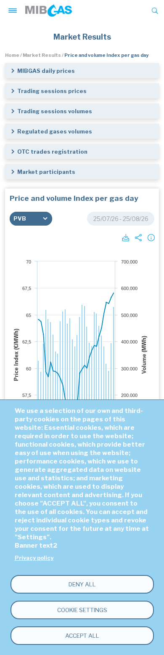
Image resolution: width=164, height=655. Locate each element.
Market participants (46, 171)
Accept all (82, 635)
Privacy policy (34, 558)
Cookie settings (82, 610)
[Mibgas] (48, 10)
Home (12, 55)
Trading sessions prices (52, 91)
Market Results (42, 55)
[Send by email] (137, 237)
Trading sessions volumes (54, 111)
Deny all (82, 584)
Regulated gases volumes (54, 131)
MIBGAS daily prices (46, 70)
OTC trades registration (52, 151)
